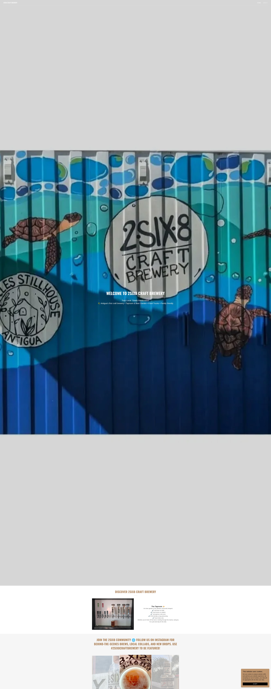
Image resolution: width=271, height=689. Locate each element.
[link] (10, 3)
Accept (255, 683)
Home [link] (259, 2)
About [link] (265, 2)
